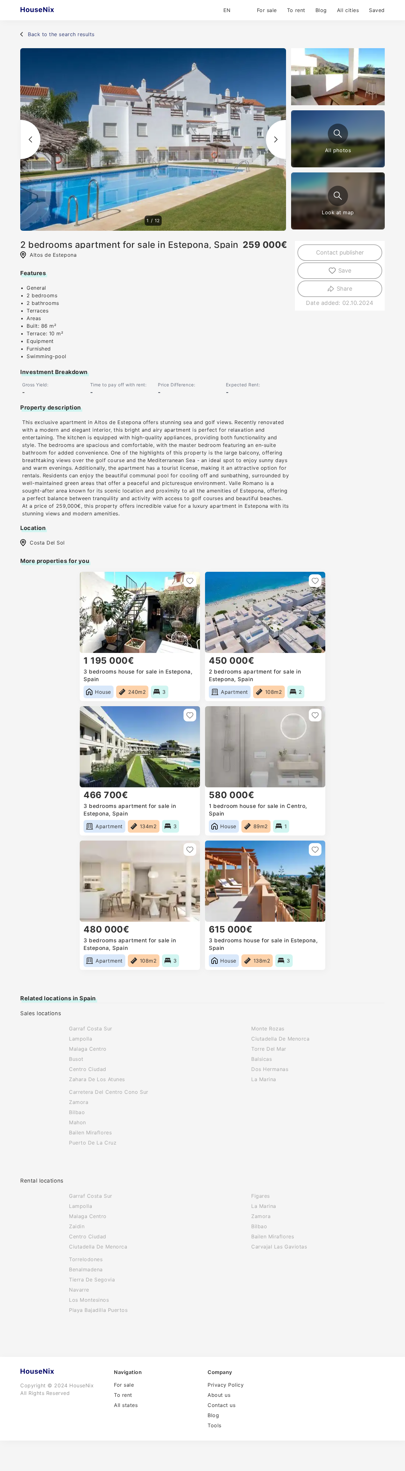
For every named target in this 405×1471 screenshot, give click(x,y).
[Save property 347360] (315, 849)
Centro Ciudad (87, 1069)
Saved (377, 10)
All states (126, 1405)
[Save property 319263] (190, 849)
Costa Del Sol (47, 542)
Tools (214, 1425)
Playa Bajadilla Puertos (98, 1310)
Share (344, 288)
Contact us (221, 1405)
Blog (321, 10)
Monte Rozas (267, 1028)
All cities (348, 10)
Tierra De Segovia (92, 1279)
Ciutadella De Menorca (280, 1039)
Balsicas (261, 1059)
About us (219, 1395)
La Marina (263, 1079)
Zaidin (76, 1226)
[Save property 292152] (190, 715)
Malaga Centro (88, 1049)
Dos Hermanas (269, 1069)
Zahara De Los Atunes (97, 1079)
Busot (76, 1059)
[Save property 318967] (315, 580)
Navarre (79, 1290)
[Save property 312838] (315, 715)
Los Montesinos (89, 1300)
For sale (267, 10)
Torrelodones (86, 1259)
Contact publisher (340, 252)
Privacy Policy (226, 1385)
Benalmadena (86, 1269)
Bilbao (77, 1112)
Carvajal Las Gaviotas (279, 1246)
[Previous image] (30, 139)
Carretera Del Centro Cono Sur (108, 1092)
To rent (296, 10)
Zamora (78, 1102)
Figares (260, 1196)
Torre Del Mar (268, 1049)
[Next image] (276, 139)
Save (344, 270)
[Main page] (49, 10)
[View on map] (338, 196)
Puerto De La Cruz (92, 1142)
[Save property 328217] (190, 580)
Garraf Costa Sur (90, 1028)
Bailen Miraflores (90, 1132)
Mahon (77, 1122)
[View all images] (338, 134)
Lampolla (80, 1039)
